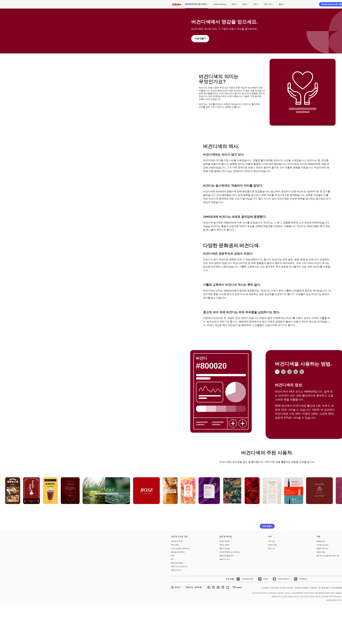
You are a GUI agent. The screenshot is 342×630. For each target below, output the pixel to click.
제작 (233, 4)
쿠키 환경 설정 (323, 588)
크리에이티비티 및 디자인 (195, 4)
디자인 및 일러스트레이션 (180, 548)
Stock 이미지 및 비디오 (179, 566)
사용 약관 (313, 588)
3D (172, 559)
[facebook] (208, 587)
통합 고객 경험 (224, 548)
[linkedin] (222, 587)
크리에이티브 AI (176, 541)
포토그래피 (175, 545)
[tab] (277, 371)
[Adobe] (176, 4)
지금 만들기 (200, 38)
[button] (18, 477)
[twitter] (218, 587)
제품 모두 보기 (176, 570)
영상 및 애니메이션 (178, 552)
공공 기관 (271, 548)
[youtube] (227, 587)
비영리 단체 (272, 545)
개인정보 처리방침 (301, 588)
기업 (255, 4)
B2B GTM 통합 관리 (226, 556)
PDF (172, 556)
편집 (244, 4)
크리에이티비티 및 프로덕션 (229, 552)
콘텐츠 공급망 (224, 545)
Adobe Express (219, 4)
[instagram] (213, 587)
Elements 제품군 (177, 563)
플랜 (280, 4)
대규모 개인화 (224, 541)
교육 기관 (268, 4)
